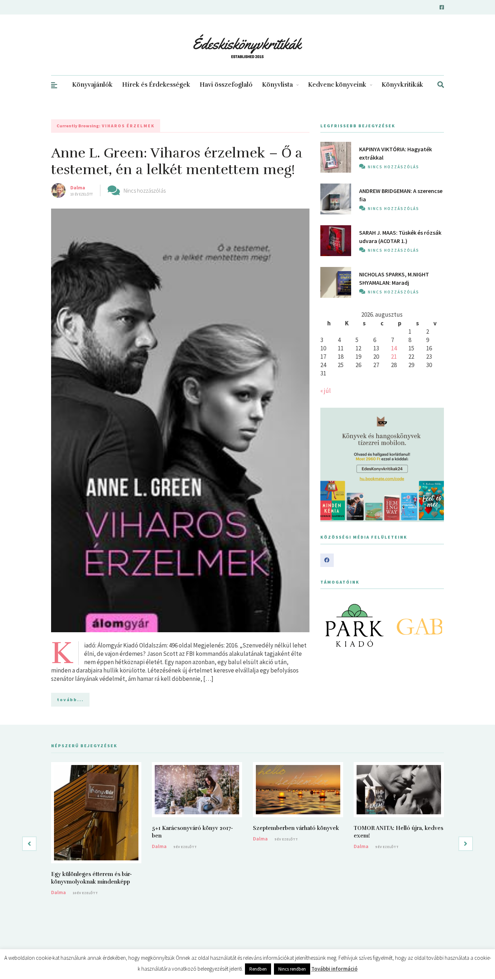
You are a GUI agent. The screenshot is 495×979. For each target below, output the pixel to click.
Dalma (77, 187)
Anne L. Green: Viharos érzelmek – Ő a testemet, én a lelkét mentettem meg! (177, 161)
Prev (330, 625)
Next (434, 625)
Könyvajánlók (92, 85)
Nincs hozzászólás (145, 190)
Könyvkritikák (402, 85)
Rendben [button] (258, 969)
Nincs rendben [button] (292, 969)
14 (394, 348)
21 (394, 357)
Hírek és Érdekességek (156, 85)
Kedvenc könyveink (337, 85)
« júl (325, 391)
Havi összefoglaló (226, 85)
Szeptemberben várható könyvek (296, 828)
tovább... (70, 699)
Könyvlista (277, 85)
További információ (334, 968)
